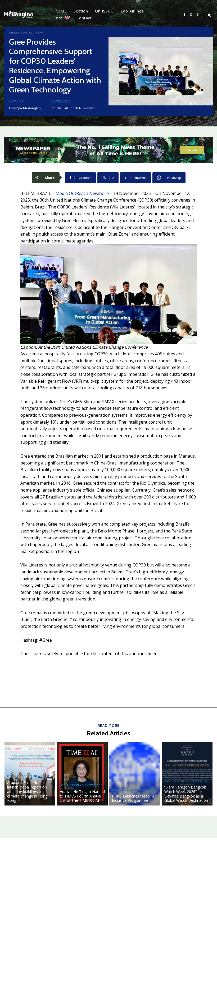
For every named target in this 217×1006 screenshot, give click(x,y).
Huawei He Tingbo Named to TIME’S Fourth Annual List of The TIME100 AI (82, 796)
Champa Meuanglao (24, 108)
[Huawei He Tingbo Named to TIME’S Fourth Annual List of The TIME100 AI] (82, 773)
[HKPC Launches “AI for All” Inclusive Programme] (134, 773)
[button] (209, 15)
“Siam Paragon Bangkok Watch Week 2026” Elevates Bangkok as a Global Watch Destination (186, 794)
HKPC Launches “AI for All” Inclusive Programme (134, 798)
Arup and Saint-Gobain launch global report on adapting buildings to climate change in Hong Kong (27, 791)
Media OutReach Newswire (73, 108)
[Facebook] (184, 14)
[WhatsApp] (197, 14)
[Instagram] (191, 14)
